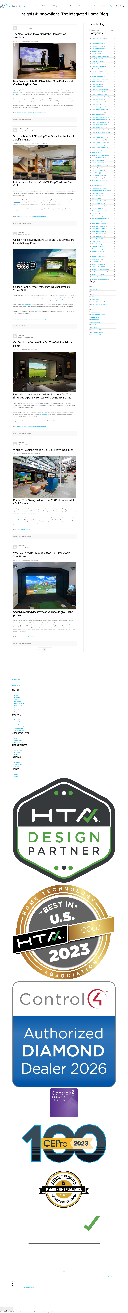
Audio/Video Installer (97, 43)
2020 (92, 286)
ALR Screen (94, 297)
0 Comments (27, 119)
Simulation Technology (40, 112)
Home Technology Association (100, 132)
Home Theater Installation (99, 142)
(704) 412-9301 (16, 685)
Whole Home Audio (97, 264)
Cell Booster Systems (98, 48)
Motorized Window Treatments (100, 190)
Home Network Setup (98, 112)
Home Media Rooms (98, 104)
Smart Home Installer (98, 231)
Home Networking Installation (100, 119)
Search (113, 30)
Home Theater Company (99, 137)
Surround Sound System (99, 249)
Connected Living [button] (52, 6)
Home (36, 6)
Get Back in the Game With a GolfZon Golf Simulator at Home (43, 344)
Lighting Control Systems (99, 165)
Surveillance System (97, 254)
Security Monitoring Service (100, 218)
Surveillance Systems (98, 256)
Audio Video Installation (97, 329)
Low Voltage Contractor (98, 175)
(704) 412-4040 (16, 679)
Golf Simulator (17, 41)
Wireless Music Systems (98, 276)
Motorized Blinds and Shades (100, 183)
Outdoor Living (18, 740)
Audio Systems (95, 317)
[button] (64, 1271)
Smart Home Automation (99, 223)
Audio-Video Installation (98, 38)
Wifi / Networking (19, 726)
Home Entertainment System (100, 96)
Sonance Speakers (97, 246)
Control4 (16, 776)
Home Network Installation (99, 109)
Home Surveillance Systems (100, 129)
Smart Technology (22, 112)
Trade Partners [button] (87, 6)
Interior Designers (19, 750)
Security (16, 724)
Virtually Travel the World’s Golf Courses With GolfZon (43, 450)
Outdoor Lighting (96, 208)
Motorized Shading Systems (100, 188)
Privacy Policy (31, 1287)
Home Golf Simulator (98, 99)
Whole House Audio (97, 266)
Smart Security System (98, 244)
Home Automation (97, 84)
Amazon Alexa (95, 299)
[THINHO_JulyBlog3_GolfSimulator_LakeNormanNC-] (44, 477)
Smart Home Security (98, 233)
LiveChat (21, 1279)
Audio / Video (18, 722)
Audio (92, 309)
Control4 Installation (97, 61)
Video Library (18, 764)
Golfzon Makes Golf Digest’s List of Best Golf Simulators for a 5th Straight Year (43, 242)
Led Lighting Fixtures (98, 157)
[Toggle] (115, 38)
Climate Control (96, 53)
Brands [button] (78, 6)
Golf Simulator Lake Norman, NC (31, 453)
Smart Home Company (98, 226)
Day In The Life (18, 742)
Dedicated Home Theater (99, 64)
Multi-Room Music (97, 195)
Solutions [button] (63, 6)
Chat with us (110, 1277)
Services (16, 699)
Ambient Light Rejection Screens (100, 302)
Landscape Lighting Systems (100, 155)
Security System (96, 221)
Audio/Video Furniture (98, 41)
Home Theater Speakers (99, 147)
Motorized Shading (97, 185)
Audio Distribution (95, 312)
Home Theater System (98, 150)
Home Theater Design (98, 140)
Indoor (16, 738)
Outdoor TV (95, 213)
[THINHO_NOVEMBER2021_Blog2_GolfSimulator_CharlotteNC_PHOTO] (44, 162)
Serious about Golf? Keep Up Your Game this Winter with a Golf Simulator (44, 138)
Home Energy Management (99, 94)
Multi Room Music (97, 193)
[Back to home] (13, 6)
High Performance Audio (99, 79)
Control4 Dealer (96, 58)
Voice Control (96, 261)
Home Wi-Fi (95, 152)
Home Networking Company (100, 117)
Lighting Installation (97, 170)
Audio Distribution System (98, 314)
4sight (92, 291)
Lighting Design (96, 167)
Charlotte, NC (96, 51)
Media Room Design (97, 178)
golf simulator (16, 202)
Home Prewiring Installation (100, 122)
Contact (104, 6)
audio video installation (97, 332)
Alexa (92, 294)
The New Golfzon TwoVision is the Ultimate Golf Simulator (39, 36)
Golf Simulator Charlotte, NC (30, 41)
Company (17, 697)
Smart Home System (98, 236)
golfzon (31, 112)
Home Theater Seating (98, 145)
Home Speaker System (98, 127)
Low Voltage (95, 173)
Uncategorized (17, 143)
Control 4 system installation (100, 56)
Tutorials (96, 6)
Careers (16, 708)
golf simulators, (27, 304)
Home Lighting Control (98, 102)
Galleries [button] (71, 6)
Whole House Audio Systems (100, 269)
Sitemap (26, 1287)
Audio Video (94, 327)
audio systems (95, 319)
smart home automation (23, 636)
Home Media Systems (98, 107)
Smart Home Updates (98, 238)
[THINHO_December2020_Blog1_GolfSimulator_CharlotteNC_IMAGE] (44, 372)
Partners (16, 774)
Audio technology (95, 322)
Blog (111, 6)
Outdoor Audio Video (98, 200)
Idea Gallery (17, 762)
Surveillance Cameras (98, 251)
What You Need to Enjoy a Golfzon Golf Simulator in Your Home (41, 555)
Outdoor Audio (96, 198)
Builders (16, 754)
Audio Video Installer (96, 335)
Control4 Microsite (19, 703)
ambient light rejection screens (99, 304)
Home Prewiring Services (99, 124)
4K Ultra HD (94, 289)
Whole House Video (97, 274)
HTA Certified (18, 705)
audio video (94, 324)
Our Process (17, 701)
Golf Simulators (18, 728)
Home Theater (96, 135)
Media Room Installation (98, 180)
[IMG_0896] (44, 585)
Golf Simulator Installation (99, 74)
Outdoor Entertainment (98, 206)
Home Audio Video (97, 81)
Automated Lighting (97, 46)
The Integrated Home (24, 128)
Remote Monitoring (97, 216)
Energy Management (98, 66)
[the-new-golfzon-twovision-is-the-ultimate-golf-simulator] (44, 61)
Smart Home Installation (98, 228)
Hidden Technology (97, 76)
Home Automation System (99, 91)
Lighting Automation (97, 160)
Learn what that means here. (65, 1312)
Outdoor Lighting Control (99, 211)
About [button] (43, 6)
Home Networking (97, 114)
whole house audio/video (99, 271)
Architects (93, 307)
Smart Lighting (96, 241)
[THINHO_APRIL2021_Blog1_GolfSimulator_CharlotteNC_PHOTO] (44, 266)
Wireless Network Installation (100, 279)
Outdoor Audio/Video (98, 203)
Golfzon (37, 311)
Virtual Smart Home (19, 730)
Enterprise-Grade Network (99, 69)
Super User (21, 26)
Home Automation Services (99, 89)
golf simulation (60, 300)
